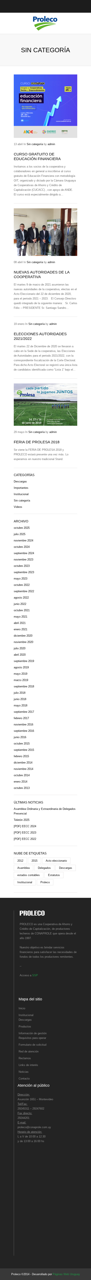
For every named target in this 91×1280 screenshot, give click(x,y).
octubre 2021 (22, 610)
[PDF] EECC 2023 (25, 832)
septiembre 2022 (24, 591)
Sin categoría (35, 144)
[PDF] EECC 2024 (25, 826)
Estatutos (54, 875)
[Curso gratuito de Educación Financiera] (45, 106)
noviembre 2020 (23, 642)
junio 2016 (20, 737)
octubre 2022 (22, 584)
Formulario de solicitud (32, 1044)
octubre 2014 (22, 775)
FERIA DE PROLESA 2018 (36, 442)
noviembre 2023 (23, 559)
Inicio (22, 1008)
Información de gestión (33, 1033)
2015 (34, 860)
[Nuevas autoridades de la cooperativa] (45, 232)
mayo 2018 (20, 705)
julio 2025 (19, 534)
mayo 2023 (20, 578)
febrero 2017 (21, 718)
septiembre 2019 (24, 661)
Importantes (21, 487)
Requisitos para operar (32, 1038)
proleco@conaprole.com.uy (34, 1127)
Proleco (45, 882)
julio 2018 (19, 692)
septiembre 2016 (24, 730)
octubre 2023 (22, 565)
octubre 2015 (22, 743)
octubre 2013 (22, 788)
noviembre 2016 (23, 724)
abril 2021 (20, 623)
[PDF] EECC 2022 (25, 839)
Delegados (44, 867)
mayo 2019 (20, 673)
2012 (20, 860)
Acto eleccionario (56, 860)
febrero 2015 (21, 756)
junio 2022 (20, 604)
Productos (25, 1026)
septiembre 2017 (24, 711)
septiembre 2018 (24, 686)
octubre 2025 (22, 527)
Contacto (24, 1078)
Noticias (24, 1071)
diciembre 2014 (23, 762)
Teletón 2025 (21, 819)
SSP (35, 975)
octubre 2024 (22, 546)
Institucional (21, 494)
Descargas (20, 481)
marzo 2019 (21, 680)
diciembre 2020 (23, 635)
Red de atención (29, 1051)
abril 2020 (20, 654)
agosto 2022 (21, 597)
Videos (18, 506)
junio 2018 (20, 699)
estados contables (28, 875)
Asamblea (23, 867)
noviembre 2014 (23, 768)
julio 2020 (19, 648)
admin (51, 144)
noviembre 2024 (23, 540)
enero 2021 (20, 629)
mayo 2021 (20, 616)
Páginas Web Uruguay (66, 1274)
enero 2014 (20, 781)
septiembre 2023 (24, 572)
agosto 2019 (21, 667)
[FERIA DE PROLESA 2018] (45, 404)
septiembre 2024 (24, 553)
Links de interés (28, 1065)
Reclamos (25, 1058)
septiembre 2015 (24, 749)
